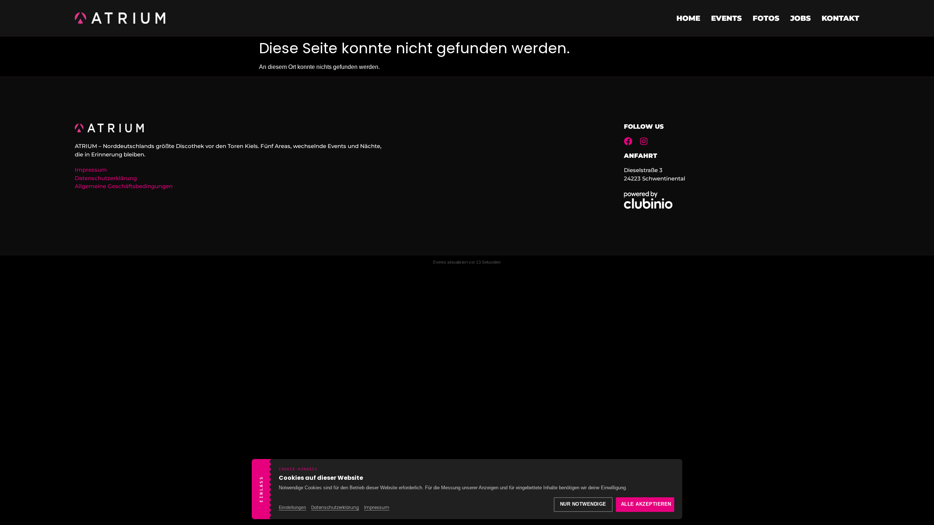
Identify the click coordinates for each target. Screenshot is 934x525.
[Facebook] (628, 141)
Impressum (376, 507)
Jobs (800, 18)
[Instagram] (644, 141)
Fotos (766, 18)
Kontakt (840, 18)
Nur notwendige (583, 504)
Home (688, 18)
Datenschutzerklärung (335, 507)
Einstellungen (292, 507)
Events (726, 18)
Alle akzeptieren (646, 504)
